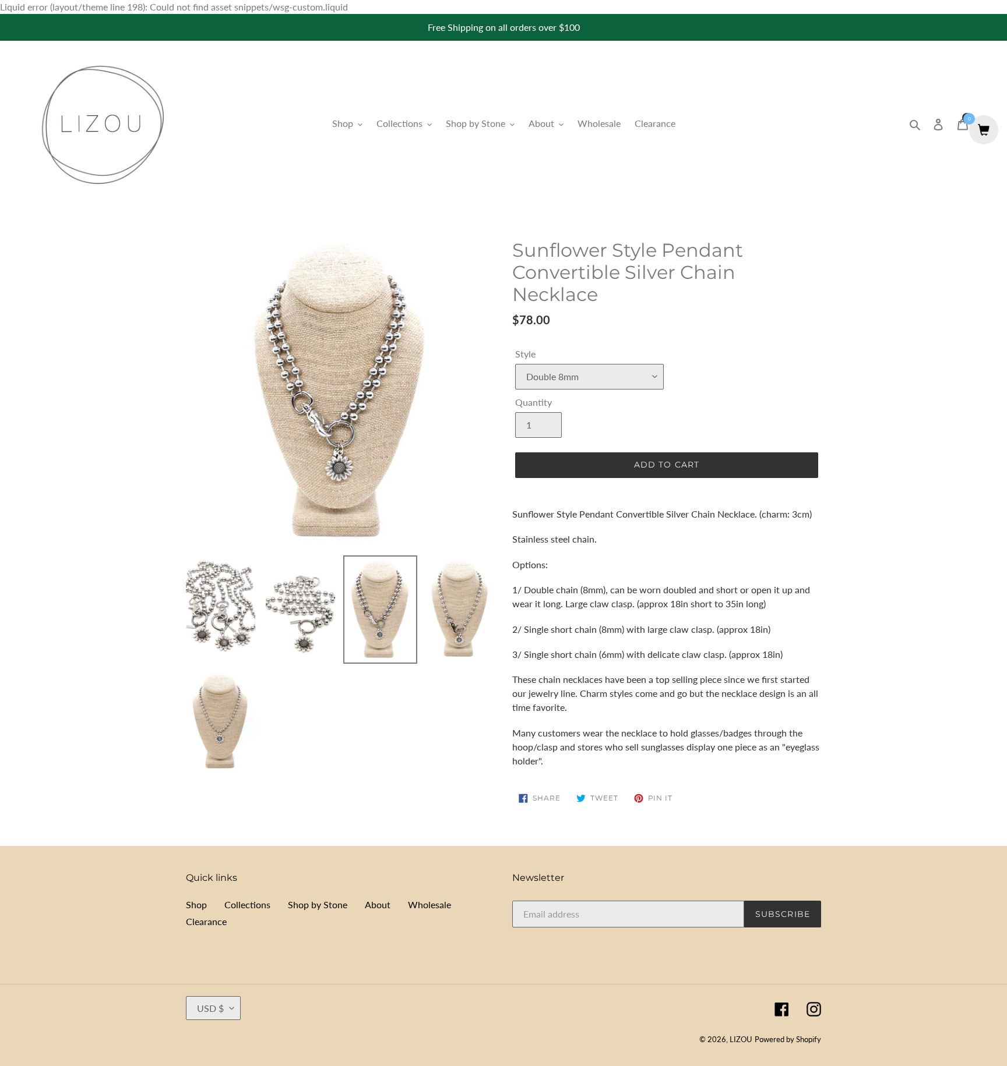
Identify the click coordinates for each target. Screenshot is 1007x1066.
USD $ (210, 1008)
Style (525, 353)
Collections (247, 904)
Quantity (533, 402)
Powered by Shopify (788, 1039)
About (377, 904)
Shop (196, 904)
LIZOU (741, 1039)
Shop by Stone (317, 904)
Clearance (206, 921)
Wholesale (429, 904)
